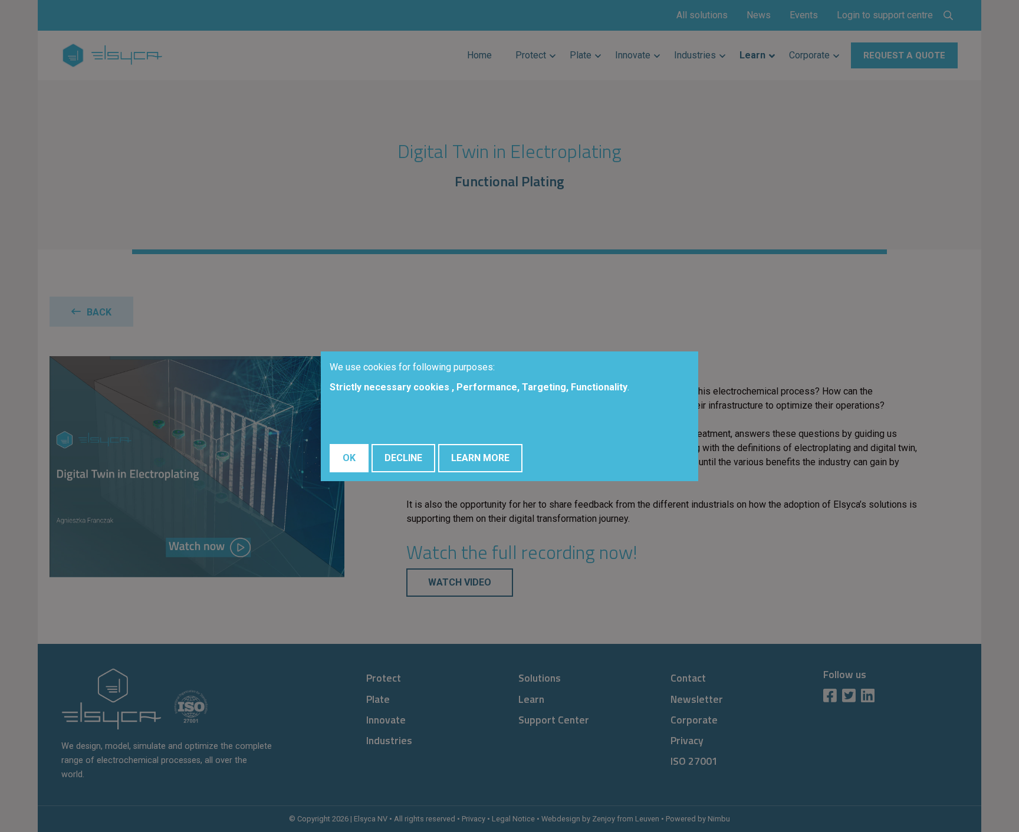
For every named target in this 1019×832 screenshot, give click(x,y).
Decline (403, 457)
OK (349, 457)
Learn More (480, 457)
